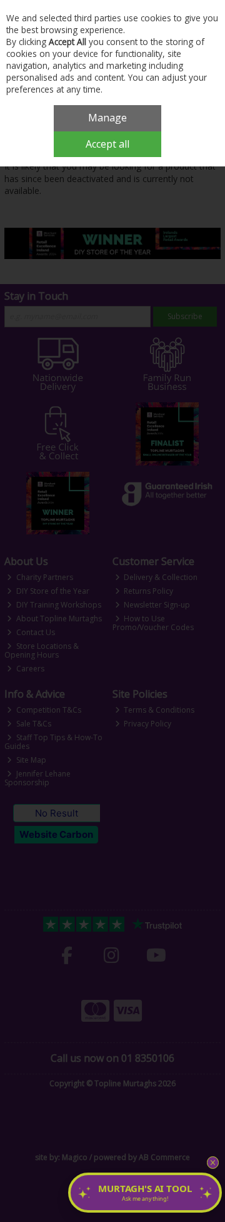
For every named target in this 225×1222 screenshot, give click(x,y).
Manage (107, 118)
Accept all (107, 144)
